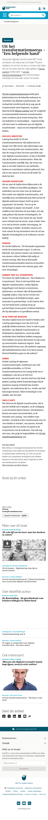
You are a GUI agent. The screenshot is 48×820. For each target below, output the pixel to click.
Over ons (42, 794)
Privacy (15, 791)
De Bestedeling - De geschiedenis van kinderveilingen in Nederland (22, 599)
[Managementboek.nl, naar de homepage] (9, 9)
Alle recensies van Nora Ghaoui (15, 465)
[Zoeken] (43, 15)
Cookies (23, 791)
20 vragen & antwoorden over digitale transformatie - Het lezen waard (18, 644)
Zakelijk (5, 743)
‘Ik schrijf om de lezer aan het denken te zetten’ (23, 533)
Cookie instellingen (34, 791)
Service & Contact (31, 794)
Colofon (8, 791)
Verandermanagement (11, 21)
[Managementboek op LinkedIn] (18, 803)
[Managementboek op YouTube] (24, 803)
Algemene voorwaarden (33, 788)
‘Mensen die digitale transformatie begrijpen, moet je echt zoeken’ (22, 663)
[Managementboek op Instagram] (29, 803)
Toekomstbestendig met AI (13, 634)
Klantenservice (9, 738)
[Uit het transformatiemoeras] (10, 492)
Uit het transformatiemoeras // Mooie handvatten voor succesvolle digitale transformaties (23, 580)
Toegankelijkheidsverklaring (12, 794)
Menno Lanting (22, 111)
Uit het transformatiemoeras (15, 94)
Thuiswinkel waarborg (15, 788)
